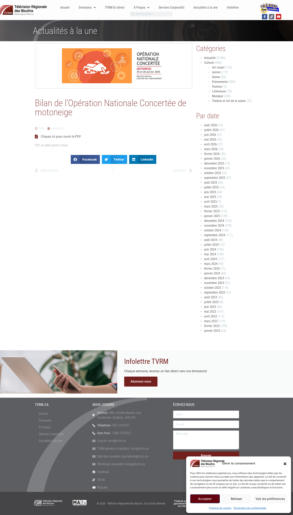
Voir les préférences (270, 499)
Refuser (236, 499)
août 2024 (210, 240)
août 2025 (210, 182)
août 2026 (210, 125)
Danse (216, 77)
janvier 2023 (212, 331)
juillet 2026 (211, 130)
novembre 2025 (214, 168)
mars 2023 (211, 321)
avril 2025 (210, 202)
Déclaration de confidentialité (249, 507)
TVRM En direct (115, 7)
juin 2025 (210, 192)
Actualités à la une (206, 7)
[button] (285, 463)
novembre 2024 (214, 225)
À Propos (139, 7)
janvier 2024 (212, 273)
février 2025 (212, 211)
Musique (217, 96)
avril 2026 (210, 144)
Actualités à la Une (50, 441)
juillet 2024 (211, 245)
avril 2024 (210, 259)
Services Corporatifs (171, 7)
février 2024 (212, 268)
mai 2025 (210, 197)
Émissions (85, 7)
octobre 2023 (212, 288)
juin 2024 (210, 249)
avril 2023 (210, 316)
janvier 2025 (212, 216)
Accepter (205, 499)
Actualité (210, 58)
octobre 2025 (212, 173)
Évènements (220, 82)
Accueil (65, 7)
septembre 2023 (214, 292)
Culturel (209, 63)
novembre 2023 (214, 283)
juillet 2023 (211, 302)
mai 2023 (210, 311)
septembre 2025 (214, 178)
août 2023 (210, 297)
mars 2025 (211, 206)
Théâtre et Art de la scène (229, 101)
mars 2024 (211, 264)
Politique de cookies (220, 507)
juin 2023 (210, 307)
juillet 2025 (211, 187)
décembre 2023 (214, 278)
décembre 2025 (214, 163)
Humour (217, 86)
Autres (216, 72)
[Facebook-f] (264, 16)
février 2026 (212, 154)
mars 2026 (211, 149)
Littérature (219, 91)
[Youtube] (278, 16)
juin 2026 (210, 135)
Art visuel (218, 67)
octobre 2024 (212, 230)
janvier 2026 (212, 159)
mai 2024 (210, 254)
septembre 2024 (214, 235)
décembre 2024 (214, 221)
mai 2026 (210, 139)
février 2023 (212, 326)
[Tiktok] (271, 16)
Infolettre (233, 7)
